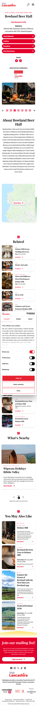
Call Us (6, 41)
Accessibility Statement (8, 701)
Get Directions (9, 51)
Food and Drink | (22, 12)
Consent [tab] (6, 319)
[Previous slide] (3, 110)
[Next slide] (34, 110)
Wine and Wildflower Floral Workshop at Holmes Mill (23, 279)
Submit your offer (30, 701)
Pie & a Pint (19, 295)
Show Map (17, 203)
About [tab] (30, 319)
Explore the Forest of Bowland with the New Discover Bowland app (25, 580)
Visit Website (8, 36)
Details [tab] (18, 319)
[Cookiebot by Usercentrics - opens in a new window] (26, 313)
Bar (30, 12)
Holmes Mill (22, 528)
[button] (33, 4)
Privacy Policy (8, 699)
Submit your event (20, 701)
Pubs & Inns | (10, 12)
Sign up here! (17, 659)
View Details (7, 486)
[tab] (7, 110)
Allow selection (18, 384)
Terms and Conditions (18, 699)
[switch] (32, 357)
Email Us (6, 46)
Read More (18, 257)
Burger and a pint (21, 265)
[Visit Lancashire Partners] (18, 75)
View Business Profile (18, 22)
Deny (18, 390)
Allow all (18, 378)
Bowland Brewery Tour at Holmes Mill (25, 552)
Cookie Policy (28, 699)
